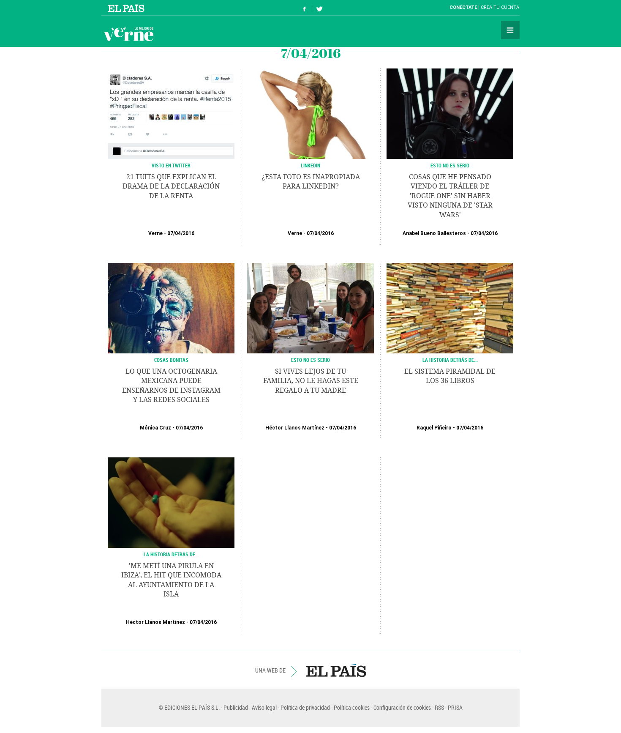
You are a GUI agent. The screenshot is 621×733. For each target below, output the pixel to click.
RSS (439, 707)
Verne (128, 34)
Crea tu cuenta (500, 7)
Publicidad (235, 707)
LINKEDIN (310, 165)
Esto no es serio (449, 165)
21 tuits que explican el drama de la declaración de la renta (171, 186)
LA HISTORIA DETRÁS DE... (450, 359)
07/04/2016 (180, 233)
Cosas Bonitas (171, 359)
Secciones (510, 30)
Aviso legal (264, 707)
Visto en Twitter (171, 165)
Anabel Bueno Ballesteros (434, 233)
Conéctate (463, 7)
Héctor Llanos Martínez (294, 428)
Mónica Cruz (155, 428)
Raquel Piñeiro (434, 428)
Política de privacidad (305, 707)
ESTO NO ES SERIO (310, 359)
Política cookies (352, 707)
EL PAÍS (336, 670)
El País (127, 7)
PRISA (455, 707)
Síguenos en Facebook (304, 7)
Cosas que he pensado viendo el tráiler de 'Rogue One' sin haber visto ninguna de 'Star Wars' (450, 196)
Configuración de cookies (402, 707)
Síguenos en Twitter (319, 7)
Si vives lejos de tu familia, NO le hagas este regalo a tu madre (310, 380)
